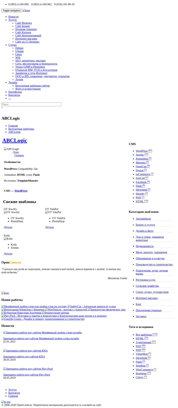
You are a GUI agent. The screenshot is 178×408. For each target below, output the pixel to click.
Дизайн (12, 82)
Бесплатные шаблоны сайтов (32, 85)
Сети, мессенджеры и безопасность (36, 63)
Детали (8, 227)
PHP (140, 350)
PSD (140, 197)
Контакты (14, 95)
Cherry (141, 377)
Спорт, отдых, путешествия (152, 291)
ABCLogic (14, 131)
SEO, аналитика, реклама (30, 60)
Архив (19, 79)
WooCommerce (146, 369)
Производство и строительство (154, 264)
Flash (140, 185)
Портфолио (15, 91)
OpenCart (143, 166)
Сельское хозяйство (147, 285)
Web (17, 57)
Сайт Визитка (23, 22)
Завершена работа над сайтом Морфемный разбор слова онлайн (41, 338)
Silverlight (143, 189)
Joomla (142, 154)
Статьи (12, 44)
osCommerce (144, 174)
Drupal (141, 170)
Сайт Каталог (23, 32)
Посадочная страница (148, 310)
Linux (18, 54)
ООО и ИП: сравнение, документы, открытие (42, 76)
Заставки (141, 316)
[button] (5, 401)
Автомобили (143, 218)
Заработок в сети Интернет (31, 73)
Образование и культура (150, 258)
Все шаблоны (146, 334)
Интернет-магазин (26, 38)
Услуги (12, 19)
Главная (13, 125)
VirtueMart (143, 353)
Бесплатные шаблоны (21, 128)
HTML (142, 201)
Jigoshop (142, 365)
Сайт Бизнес (22, 26)
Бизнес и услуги (145, 224)
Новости (13, 16)
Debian (19, 47)
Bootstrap (143, 373)
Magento (142, 162)
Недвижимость (145, 246)
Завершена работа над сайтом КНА (24, 356)
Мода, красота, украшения (151, 252)
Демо (16, 152)
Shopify (142, 193)
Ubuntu (19, 51)
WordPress (20, 190)
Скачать (19, 155)
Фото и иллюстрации (28, 88)
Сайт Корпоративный (28, 35)
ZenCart (142, 178)
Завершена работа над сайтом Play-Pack (26, 374)
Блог (138, 304)
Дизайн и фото (144, 230)
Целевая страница (26, 29)
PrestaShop (143, 158)
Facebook (143, 182)
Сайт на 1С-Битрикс (27, 41)
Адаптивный (146, 342)
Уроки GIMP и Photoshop (30, 66)
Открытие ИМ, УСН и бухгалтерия (36, 69)
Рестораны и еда (145, 279)
